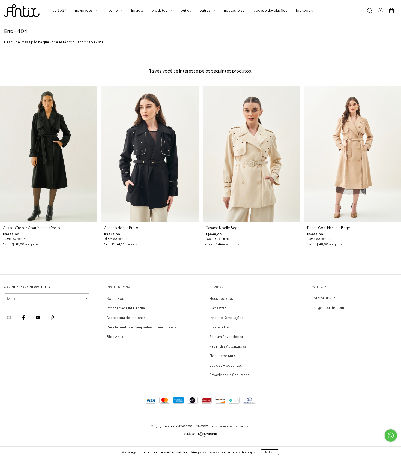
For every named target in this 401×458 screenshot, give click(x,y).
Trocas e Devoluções (226, 318)
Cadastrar (217, 308)
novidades (84, 10)
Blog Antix (115, 337)
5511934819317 (323, 298)
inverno (112, 10)
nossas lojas (234, 10)
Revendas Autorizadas (227, 346)
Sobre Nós (115, 299)
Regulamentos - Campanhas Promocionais (141, 327)
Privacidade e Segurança (229, 375)
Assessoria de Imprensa (126, 318)
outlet (186, 10)
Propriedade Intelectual (126, 308)
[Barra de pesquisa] (369, 11)
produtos (160, 10)
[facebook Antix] (24, 317)
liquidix (137, 10)
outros (205, 10)
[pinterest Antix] (52, 317)
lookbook (304, 10)
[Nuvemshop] (201, 436)
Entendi (270, 452)
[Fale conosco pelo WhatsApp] (391, 435)
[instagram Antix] (9, 317)
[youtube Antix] (38, 317)
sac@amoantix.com (328, 308)
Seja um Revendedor (226, 337)
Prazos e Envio (221, 327)
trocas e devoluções (270, 10)
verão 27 (59, 10)
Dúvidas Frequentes (225, 365)
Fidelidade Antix (222, 356)
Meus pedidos (221, 299)
